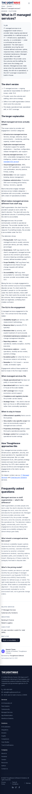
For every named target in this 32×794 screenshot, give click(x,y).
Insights (3, 736)
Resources (4, 762)
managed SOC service (11, 162)
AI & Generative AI (6, 703)
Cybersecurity (5, 709)
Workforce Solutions (7, 718)
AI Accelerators (5, 726)
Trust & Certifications (7, 745)
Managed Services (7, 712)
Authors (3, 765)
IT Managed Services (8, 610)
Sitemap (28, 783)
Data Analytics (5, 706)
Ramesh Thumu (10, 649)
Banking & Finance (7, 620)
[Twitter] (16, 787)
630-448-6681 (8, 689)
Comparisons (5, 739)
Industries (4, 756)
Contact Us (4, 768)
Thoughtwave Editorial (17, 655)
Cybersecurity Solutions (19, 477)
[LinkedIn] (13, 787)
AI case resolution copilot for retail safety (13, 631)
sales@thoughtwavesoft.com (12, 692)
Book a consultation (9, 640)
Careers (3, 759)
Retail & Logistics (7, 623)
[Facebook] (19, 787)
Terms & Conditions (15, 783)
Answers (3, 733)
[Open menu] (29, 3)
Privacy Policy (3, 783)
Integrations (4, 730)
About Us (4, 753)
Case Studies (5, 742)
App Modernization (7, 715)
